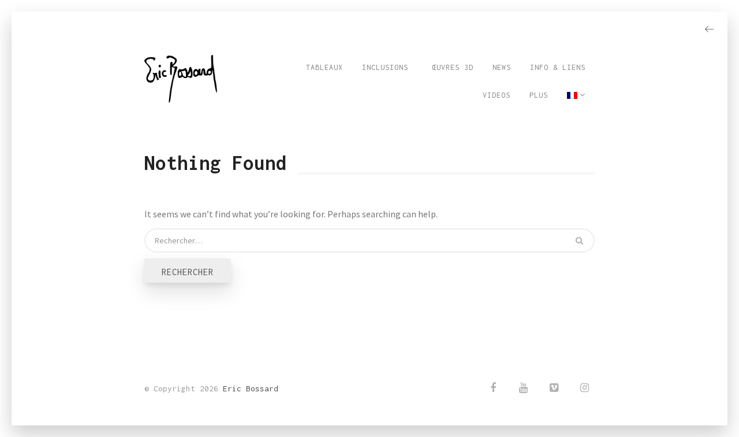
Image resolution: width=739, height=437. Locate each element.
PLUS (538, 95)
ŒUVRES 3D (450, 67)
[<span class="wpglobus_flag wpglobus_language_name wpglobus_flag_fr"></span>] (576, 95)
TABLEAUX (324, 67)
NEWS (501, 67)
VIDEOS (496, 95)
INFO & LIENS (557, 67)
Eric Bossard (250, 388)
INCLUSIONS (385, 67)
